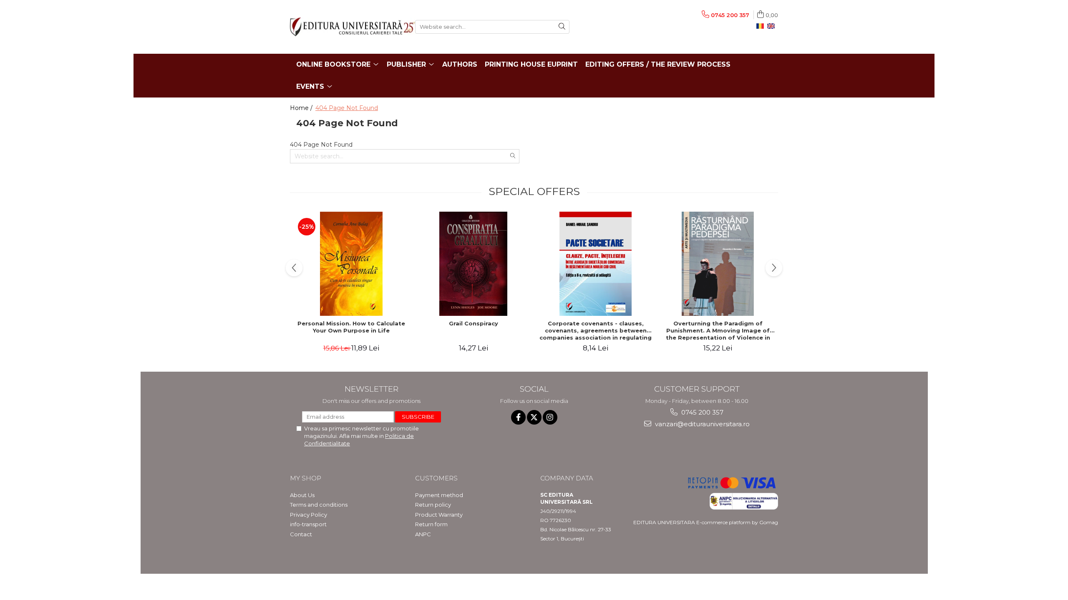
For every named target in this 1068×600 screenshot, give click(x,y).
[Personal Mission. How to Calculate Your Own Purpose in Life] (351, 264)
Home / (302, 108)
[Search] (561, 27)
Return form (431, 524)
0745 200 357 (701, 412)
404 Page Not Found (346, 108)
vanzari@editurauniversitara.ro (701, 424)
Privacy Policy (308, 514)
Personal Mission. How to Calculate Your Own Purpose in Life (351, 327)
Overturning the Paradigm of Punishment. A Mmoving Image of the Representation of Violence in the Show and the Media (718, 330)
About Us (302, 495)
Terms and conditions (319, 504)
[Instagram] (550, 417)
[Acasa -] (346, 27)
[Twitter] (534, 417)
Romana (761, 26)
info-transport (308, 524)
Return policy (433, 504)
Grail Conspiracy (473, 323)
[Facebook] (518, 417)
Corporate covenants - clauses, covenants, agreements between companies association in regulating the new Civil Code (595, 330)
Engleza (772, 26)
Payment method (439, 495)
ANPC (423, 534)
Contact (301, 534)
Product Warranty (439, 514)
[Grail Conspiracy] (473, 264)
